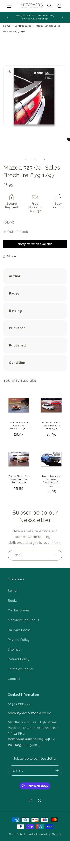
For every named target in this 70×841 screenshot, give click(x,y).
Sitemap (14, 649)
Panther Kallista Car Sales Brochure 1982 (19, 425)
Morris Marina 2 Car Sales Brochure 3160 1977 (51, 481)
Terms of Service (21, 669)
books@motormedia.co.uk (29, 713)
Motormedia (27, 834)
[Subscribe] (57, 555)
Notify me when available (35, 244)
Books (13, 600)
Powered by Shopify (48, 834)
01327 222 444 (19, 704)
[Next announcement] (62, 17)
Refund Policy (19, 659)
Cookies (14, 679)
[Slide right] (44, 159)
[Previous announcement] (7, 17)
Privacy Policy (19, 640)
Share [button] (11, 256)
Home (6, 26)
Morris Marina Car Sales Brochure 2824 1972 (51, 425)
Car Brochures (23, 26)
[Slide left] (26, 159)
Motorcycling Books (23, 620)
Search (13, 591)
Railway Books (19, 630)
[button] (9, 6)
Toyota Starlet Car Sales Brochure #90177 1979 (19, 479)
